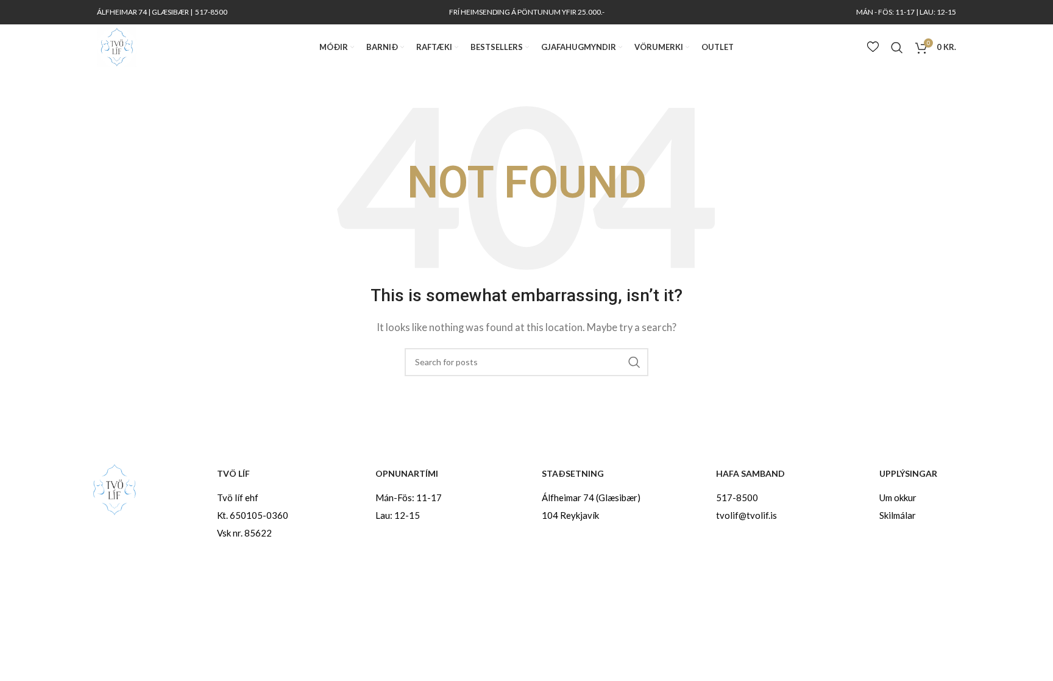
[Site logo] (116, 45)
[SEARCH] (634, 362)
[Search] (897, 47)
